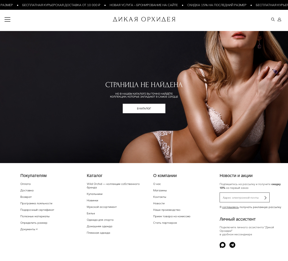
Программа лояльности (36, 203)
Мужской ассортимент (102, 207)
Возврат (26, 197)
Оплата (25, 184)
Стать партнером (165, 222)
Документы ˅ (29, 229)
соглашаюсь (230, 207)
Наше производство (166, 210)
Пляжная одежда (98, 233)
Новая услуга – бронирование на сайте (135, 5)
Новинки (92, 200)
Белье (91, 213)
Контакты (159, 197)
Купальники (94, 194)
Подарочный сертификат (37, 210)
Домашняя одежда (99, 226)
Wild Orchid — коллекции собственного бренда (113, 185)
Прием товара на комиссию (171, 216)
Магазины (160, 190)
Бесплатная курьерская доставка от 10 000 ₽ (53, 5)
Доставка (27, 190)
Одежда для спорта (100, 220)
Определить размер (33, 222)
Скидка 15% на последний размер (208, 5)
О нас (157, 184)
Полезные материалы (35, 216)
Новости (159, 203)
